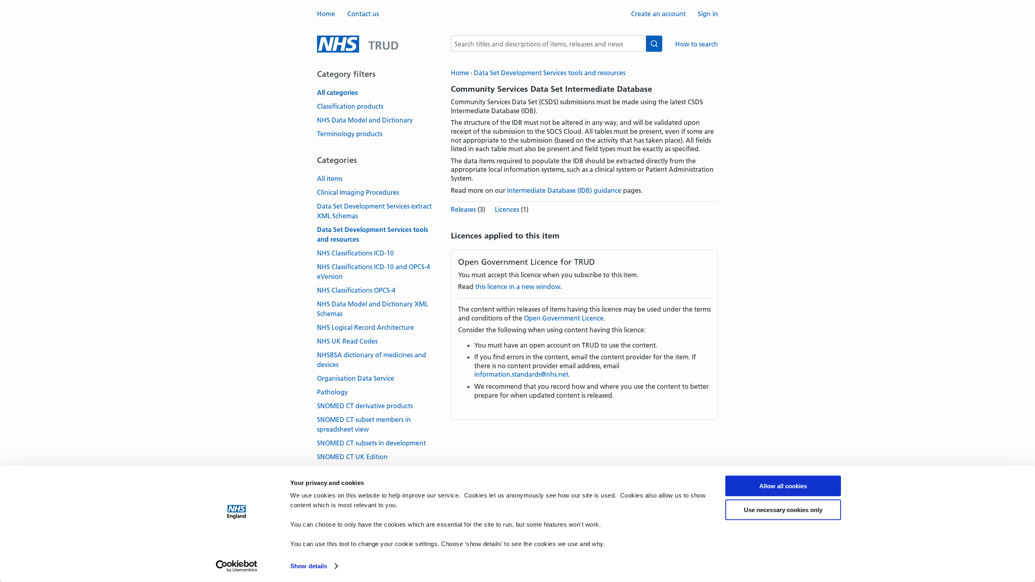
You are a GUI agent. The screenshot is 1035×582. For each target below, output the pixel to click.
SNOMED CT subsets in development (371, 443)
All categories (337, 93)
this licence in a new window (517, 287)
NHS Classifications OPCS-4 (356, 290)
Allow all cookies (783, 486)
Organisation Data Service (355, 378)
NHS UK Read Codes (347, 341)
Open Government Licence (564, 318)
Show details (308, 566)
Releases (463, 209)
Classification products (350, 106)
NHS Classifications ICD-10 (355, 253)
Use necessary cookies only (783, 509)
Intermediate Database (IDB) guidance (564, 190)
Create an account (658, 14)
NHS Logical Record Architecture (365, 327)
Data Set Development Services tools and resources (549, 73)
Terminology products (349, 134)
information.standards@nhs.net (521, 374)
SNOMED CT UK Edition (352, 457)
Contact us (363, 14)
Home (326, 14)
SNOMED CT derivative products (365, 406)
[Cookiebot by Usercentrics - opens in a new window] (236, 566)
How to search (696, 44)
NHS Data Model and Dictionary (365, 120)
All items (329, 179)
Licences (507, 209)
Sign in (708, 14)
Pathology (332, 392)
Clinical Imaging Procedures (358, 192)
